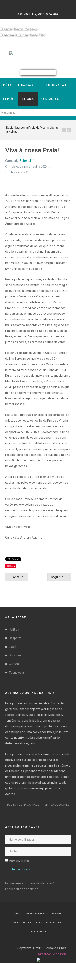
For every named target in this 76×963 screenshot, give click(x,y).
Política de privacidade (23, 804)
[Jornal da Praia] (38, 54)
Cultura (14, 664)
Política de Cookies (56, 804)
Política (14, 629)
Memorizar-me (19, 860)
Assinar (56, 913)
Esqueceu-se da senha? (21, 889)
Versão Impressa (36, 913)
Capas (17, 913)
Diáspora (15, 655)
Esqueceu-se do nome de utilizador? (29, 883)
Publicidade (39, 931)
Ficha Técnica (22, 922)
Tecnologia (16, 672)
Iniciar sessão (22, 869)
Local (12, 646)
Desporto (15, 638)
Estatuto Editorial (49, 922)
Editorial (25, 160)
